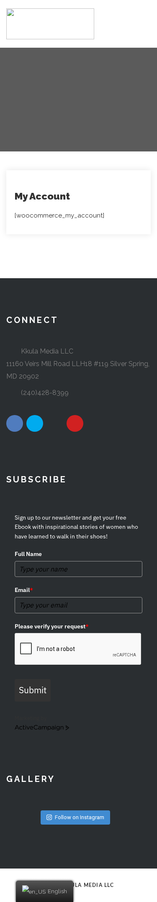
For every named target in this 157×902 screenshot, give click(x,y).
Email (24, 590)
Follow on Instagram (79, 817)
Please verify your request (52, 626)
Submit (32, 690)
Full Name (28, 554)
